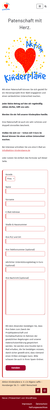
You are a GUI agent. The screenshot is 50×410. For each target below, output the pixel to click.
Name (8, 187)
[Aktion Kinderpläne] (6, 6)
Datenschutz (41, 403)
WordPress (31, 398)
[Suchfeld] (45, 6)
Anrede (9, 174)
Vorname (10, 199)
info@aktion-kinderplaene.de (16, 150)
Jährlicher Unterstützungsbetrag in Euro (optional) (24, 264)
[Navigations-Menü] (40, 6)
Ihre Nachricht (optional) (17, 278)
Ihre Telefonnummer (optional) (20, 249)
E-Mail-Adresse (13, 212)
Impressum (27, 403)
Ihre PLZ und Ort (13, 237)
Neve (4, 398)
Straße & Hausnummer (16, 224)
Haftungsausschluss (38, 407)
